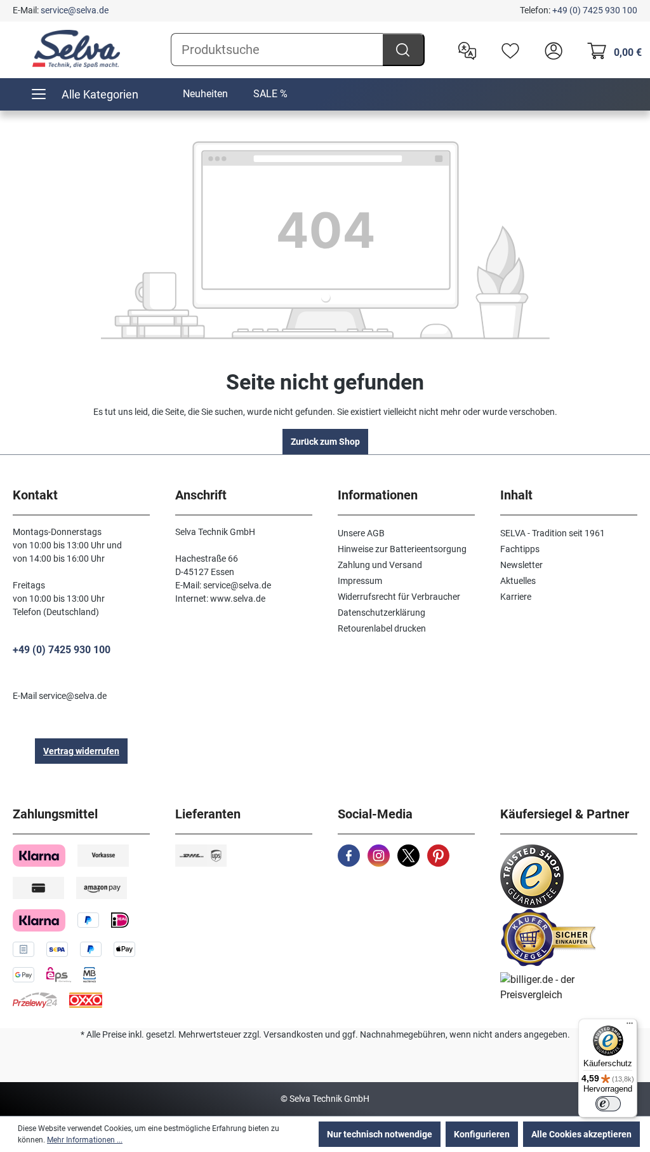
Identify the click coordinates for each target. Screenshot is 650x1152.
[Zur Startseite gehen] (76, 49)
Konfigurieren (482, 1134)
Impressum (360, 581)
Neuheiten (205, 94)
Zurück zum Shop (325, 442)
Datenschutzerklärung (381, 612)
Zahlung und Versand (380, 565)
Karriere (515, 597)
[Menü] (629, 1026)
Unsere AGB (361, 533)
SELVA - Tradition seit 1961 (552, 533)
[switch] (608, 1103)
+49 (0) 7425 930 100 (594, 10)
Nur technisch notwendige (379, 1134)
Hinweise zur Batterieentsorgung (402, 549)
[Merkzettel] (507, 49)
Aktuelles (518, 581)
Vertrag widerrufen (81, 751)
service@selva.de (75, 10)
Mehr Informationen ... (85, 1139)
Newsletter (521, 565)
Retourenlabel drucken (382, 628)
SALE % (270, 94)
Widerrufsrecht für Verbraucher (399, 597)
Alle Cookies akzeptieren (581, 1134)
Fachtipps (520, 549)
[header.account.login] (550, 49)
